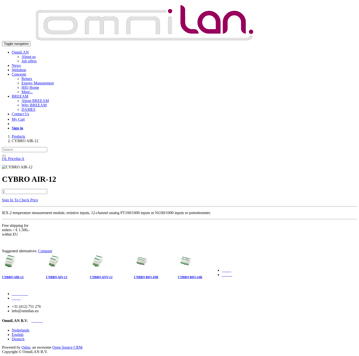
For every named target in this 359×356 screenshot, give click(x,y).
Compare (45, 251)
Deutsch (18, 339)
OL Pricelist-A (13, 159)
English (17, 335)
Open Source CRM (67, 347)
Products (18, 136)
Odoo (25, 347)
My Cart (18, 119)
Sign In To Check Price (20, 200)
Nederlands (20, 330)
